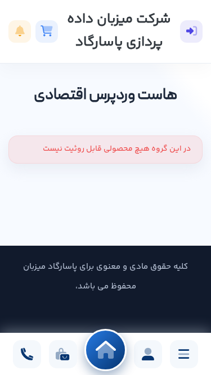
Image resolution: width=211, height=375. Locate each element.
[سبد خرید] (46, 31)
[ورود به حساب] (191, 31)
